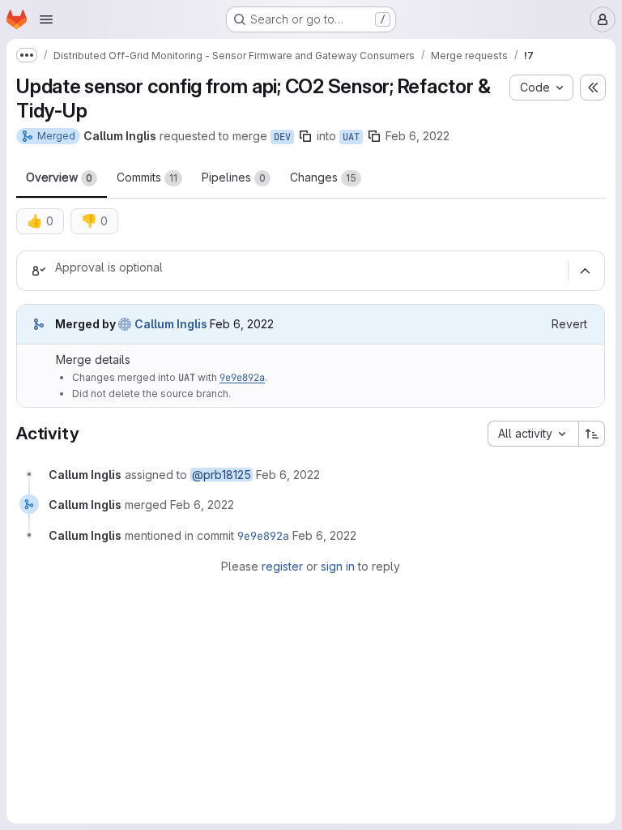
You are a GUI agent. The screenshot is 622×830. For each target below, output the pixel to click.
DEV (282, 136)
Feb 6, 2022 (417, 136)
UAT (351, 136)
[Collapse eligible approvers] (584, 270)
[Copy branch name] (305, 136)
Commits (147, 177)
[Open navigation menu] (46, 19)
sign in (338, 566)
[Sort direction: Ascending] (592, 434)
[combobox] (533, 434)
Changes (323, 177)
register (282, 566)
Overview (59, 177)
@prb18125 (221, 474)
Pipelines (234, 177)
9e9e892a (242, 377)
